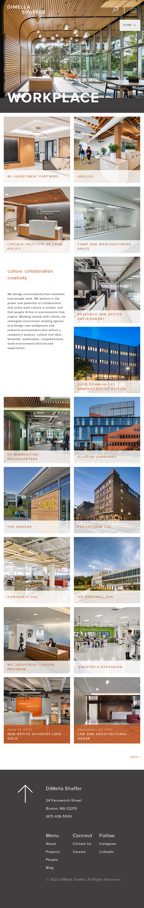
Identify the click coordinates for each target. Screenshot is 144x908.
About (51, 844)
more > (135, 757)
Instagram (107, 844)
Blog (50, 868)
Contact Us (82, 844)
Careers (79, 852)
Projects (53, 852)
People (52, 860)
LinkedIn (106, 852)
